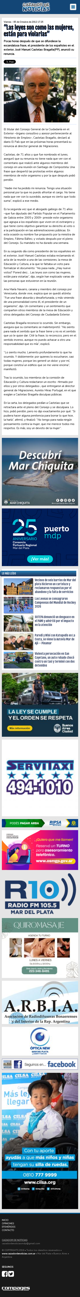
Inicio (5, 1220)
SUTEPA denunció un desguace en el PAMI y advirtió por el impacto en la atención (54, 621)
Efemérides (8, 1226)
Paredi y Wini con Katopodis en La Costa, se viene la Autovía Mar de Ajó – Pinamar (55, 639)
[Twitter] (11, 1275)
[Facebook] (5, 1275)
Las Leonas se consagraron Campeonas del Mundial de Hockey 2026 (55, 602)
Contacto (8, 1230)
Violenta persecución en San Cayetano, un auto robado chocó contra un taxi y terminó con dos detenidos (55, 659)
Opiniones (8, 1223)
